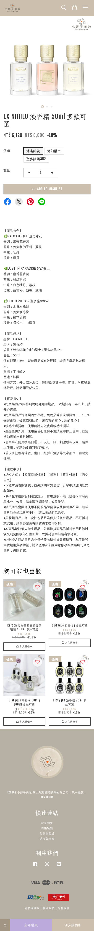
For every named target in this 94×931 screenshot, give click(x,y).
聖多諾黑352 (36, 159)
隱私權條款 (32, 908)
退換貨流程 (47, 838)
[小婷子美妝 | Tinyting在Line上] (59, 866)
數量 (6, 170)
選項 (6, 151)
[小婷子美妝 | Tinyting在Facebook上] (35, 866)
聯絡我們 (49, 908)
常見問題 (47, 823)
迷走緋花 (33, 151)
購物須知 (47, 828)
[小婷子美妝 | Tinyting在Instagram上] (47, 866)
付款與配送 (47, 833)
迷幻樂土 (54, 151)
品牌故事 (64, 908)
